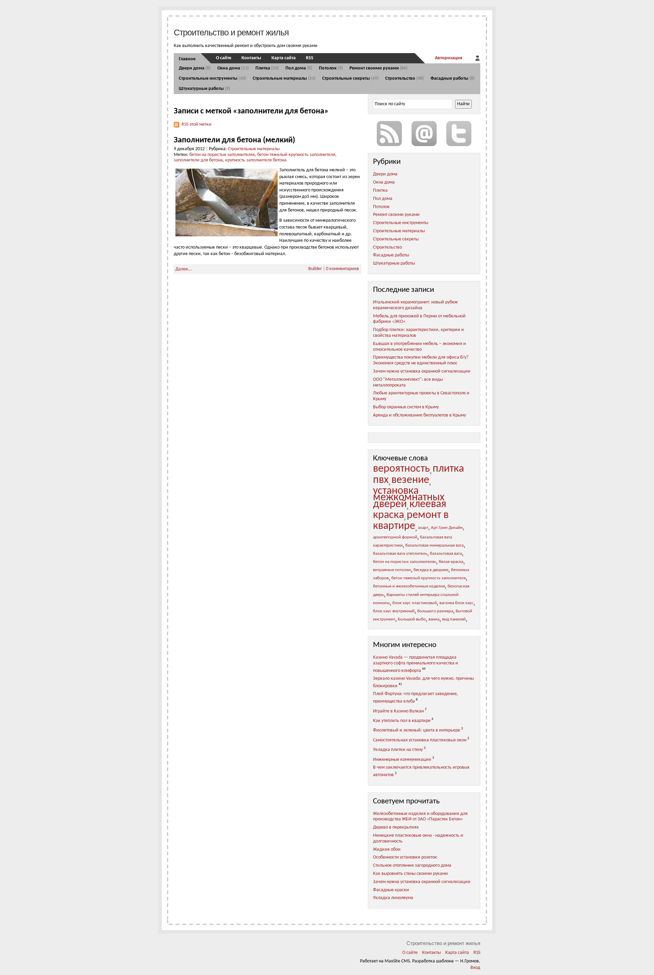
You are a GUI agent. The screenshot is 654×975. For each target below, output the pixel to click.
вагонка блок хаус (456, 603)
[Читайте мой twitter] (458, 133)
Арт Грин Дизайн (447, 528)
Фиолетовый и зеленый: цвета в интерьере (416, 730)
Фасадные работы (452, 78)
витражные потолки (392, 570)
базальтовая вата (446, 554)
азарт (423, 528)
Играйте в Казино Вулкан (398, 710)
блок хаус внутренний (394, 611)
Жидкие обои (387, 849)
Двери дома (195, 68)
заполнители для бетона (198, 160)
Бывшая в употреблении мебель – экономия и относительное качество (419, 346)
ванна (434, 619)
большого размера (435, 611)
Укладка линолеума (393, 897)
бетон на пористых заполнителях (222, 154)
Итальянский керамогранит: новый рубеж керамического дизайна (415, 305)
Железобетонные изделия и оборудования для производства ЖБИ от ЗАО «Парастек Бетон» (420, 816)
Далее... (183, 269)
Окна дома (233, 68)
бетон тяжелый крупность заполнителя (296, 154)
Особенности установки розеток (405, 857)
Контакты (251, 58)
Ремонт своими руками (378, 68)
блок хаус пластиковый (414, 603)
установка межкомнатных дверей (409, 498)
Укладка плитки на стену (398, 749)
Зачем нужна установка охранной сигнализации (421, 371)
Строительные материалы (284, 78)
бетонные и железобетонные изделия (409, 586)
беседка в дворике (431, 570)
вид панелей (454, 619)
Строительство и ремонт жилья (231, 32)
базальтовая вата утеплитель (400, 554)
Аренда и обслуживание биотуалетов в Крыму (419, 415)
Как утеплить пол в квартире (402, 720)
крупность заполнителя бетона (255, 160)
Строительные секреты (350, 78)
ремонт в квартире (411, 521)
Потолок (331, 68)
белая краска (451, 562)
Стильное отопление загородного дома (412, 865)
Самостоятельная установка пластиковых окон (419, 740)
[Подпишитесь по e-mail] (424, 133)
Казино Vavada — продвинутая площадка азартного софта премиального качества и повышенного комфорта (415, 664)
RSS (309, 58)
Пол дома (298, 68)
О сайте (223, 58)
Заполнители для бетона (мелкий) (234, 140)
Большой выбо (412, 619)
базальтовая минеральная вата (434, 546)
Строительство (404, 78)
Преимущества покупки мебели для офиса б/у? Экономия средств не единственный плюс (420, 360)
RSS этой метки (197, 124)
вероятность (401, 468)
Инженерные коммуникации (402, 759)
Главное (187, 59)
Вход (475, 967)
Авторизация (448, 58)
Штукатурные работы (204, 88)
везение (410, 480)
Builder (315, 268)
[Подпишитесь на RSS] (389, 133)
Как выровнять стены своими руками (410, 873)
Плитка (267, 68)
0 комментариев (342, 268)
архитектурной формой (395, 537)
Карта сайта (283, 58)
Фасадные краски (391, 890)
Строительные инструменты (212, 78)
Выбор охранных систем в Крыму (406, 407)
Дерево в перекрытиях (396, 827)
